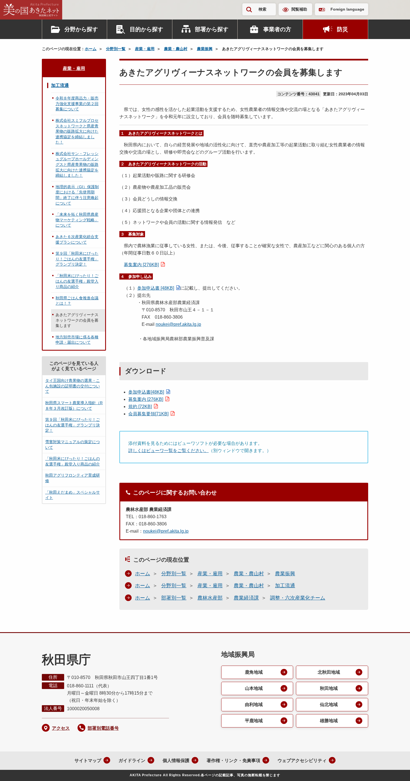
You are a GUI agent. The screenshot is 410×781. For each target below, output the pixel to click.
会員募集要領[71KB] (148, 413)
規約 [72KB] (140, 406)
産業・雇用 (145, 49)
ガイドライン (132, 760)
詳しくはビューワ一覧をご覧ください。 (168, 450)
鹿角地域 (254, 672)
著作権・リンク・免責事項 (233, 760)
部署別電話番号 (103, 728)
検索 (262, 9)
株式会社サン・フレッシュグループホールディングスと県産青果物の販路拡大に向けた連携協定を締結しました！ (77, 164)
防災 (342, 29)
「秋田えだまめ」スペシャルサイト (72, 495)
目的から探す (146, 29)
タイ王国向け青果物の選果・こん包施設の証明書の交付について (72, 386)
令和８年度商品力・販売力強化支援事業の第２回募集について (77, 103)
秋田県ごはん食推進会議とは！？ (77, 301)
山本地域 (254, 688)
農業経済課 (246, 598)
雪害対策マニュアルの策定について (72, 445)
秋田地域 (329, 688)
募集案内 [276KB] (141, 264)
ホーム (91, 49)
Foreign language (347, 9)
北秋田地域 (329, 672)
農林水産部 (210, 598)
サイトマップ (87, 760)
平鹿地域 (254, 720)
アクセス (61, 728)
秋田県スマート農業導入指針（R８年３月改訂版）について (74, 406)
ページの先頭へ (394, 769)
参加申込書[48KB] (146, 392)
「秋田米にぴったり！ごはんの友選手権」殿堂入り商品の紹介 (77, 281)
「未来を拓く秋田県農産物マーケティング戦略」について (77, 219)
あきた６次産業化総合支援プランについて (77, 239)
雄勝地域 (329, 720)
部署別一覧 (173, 598)
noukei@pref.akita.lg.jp (178, 324)
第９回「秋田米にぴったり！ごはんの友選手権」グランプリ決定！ (77, 258)
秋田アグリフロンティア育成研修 (72, 478)
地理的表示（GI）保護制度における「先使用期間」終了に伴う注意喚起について (77, 195)
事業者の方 (277, 29)
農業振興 (205, 49)
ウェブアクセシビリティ (302, 760)
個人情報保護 (176, 760)
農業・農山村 (175, 49)
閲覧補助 (299, 9)
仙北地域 (329, 704)
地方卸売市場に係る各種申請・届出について (77, 340)
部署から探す (211, 29)
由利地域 (254, 704)
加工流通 (285, 585)
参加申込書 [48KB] (155, 288)
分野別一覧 (116, 49)
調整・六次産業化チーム (297, 598)
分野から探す (81, 29)
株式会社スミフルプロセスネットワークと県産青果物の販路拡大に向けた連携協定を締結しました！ (77, 131)
